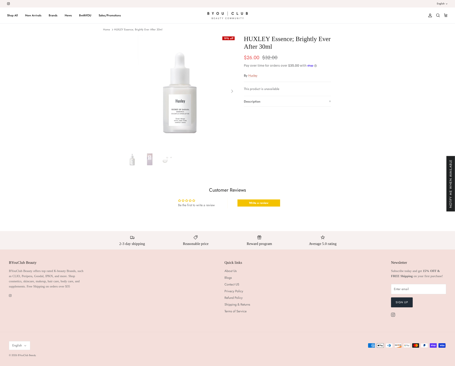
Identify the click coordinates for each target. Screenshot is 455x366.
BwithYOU (85, 15)
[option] (180, 91)
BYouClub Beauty (27, 355)
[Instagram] (8, 3)
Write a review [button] (258, 203)
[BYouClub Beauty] (227, 15)
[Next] (232, 91)
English (441, 3)
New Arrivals (33, 15)
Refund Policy (233, 297)
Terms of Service (235, 311)
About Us (230, 271)
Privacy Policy (233, 291)
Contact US (231, 284)
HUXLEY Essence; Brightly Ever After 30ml (138, 30)
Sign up (402, 302)
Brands (53, 15)
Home (106, 30)
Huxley (252, 75)
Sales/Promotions (110, 15)
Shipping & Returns (237, 304)
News (68, 15)
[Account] (429, 15)
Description (252, 101)
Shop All (12, 15)
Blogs (228, 277)
